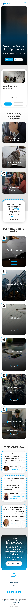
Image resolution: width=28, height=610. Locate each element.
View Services (18, 59)
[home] (5, 3)
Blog (14, 585)
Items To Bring (14, 582)
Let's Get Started (14, 563)
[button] (25, 2)
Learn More (14, 263)
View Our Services (18, 104)
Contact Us (9, 59)
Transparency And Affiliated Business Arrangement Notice (14, 601)
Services (14, 580)
